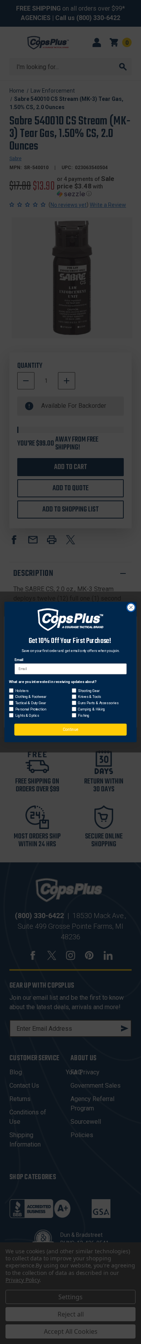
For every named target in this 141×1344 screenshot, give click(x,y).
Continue (71, 729)
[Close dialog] (131, 608)
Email (19, 660)
